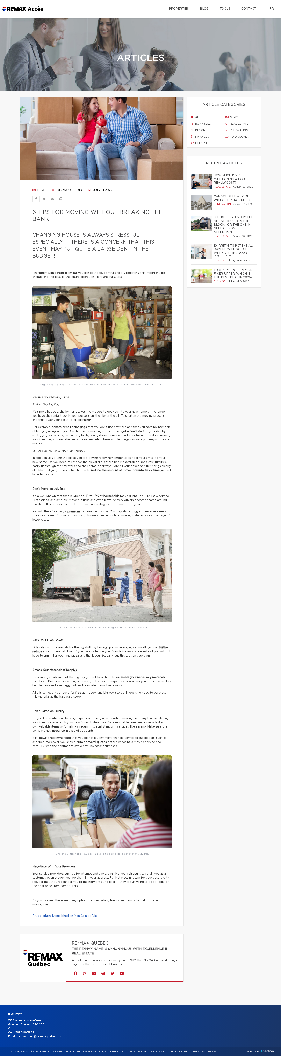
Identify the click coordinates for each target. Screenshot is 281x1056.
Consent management (204, 1052)
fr (271, 8)
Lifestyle (201, 143)
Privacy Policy (159, 1052)
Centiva (267, 1051)
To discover (239, 137)
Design (199, 130)
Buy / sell (202, 124)
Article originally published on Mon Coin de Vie (64, 915)
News (41, 190)
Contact (248, 8)
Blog (204, 8)
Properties (179, 8)
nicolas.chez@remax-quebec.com (40, 1036)
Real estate (238, 124)
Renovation (238, 130)
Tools (225, 8)
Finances (201, 137)
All (197, 117)
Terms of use (179, 1052)
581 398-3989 (24, 1032)
